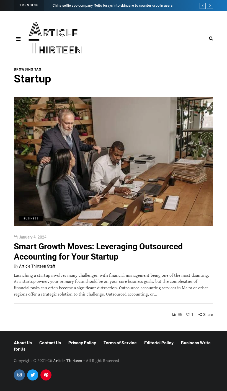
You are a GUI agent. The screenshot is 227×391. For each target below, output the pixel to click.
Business (31, 218)
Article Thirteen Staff (37, 266)
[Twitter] (32, 374)
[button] (18, 39)
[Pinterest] (45, 374)
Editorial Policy (159, 342)
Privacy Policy (82, 342)
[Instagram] (19, 374)
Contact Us (50, 342)
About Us (23, 342)
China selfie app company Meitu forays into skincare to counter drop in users (112, 5)
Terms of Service (120, 342)
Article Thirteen (55, 39)
